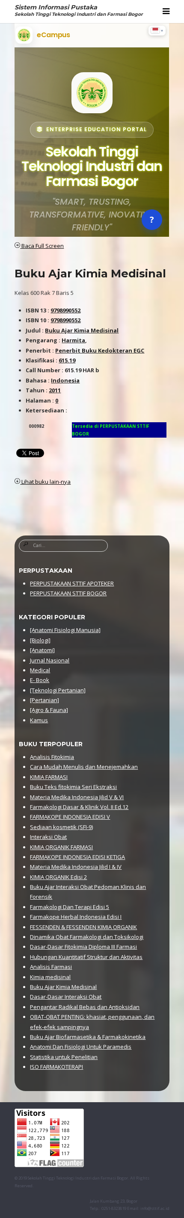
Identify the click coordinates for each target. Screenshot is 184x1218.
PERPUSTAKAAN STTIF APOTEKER (72, 583)
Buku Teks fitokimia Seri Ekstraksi (73, 787)
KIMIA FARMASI (49, 777)
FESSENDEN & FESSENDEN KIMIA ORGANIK (83, 927)
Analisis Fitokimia (52, 757)
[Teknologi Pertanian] (58, 690)
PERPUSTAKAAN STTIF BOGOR (68, 593)
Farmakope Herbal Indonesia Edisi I (76, 917)
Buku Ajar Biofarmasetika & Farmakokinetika (87, 1037)
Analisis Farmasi (51, 967)
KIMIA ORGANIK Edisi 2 (58, 877)
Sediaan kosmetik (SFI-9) (61, 827)
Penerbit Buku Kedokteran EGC (99, 350)
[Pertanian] (44, 700)
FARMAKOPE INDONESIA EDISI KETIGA (77, 857)
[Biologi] (40, 640)
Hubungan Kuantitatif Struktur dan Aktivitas (86, 957)
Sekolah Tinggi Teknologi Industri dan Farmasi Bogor (78, 1178)
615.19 (67, 360)
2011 (55, 390)
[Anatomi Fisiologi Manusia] (65, 630)
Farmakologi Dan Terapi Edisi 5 (69, 907)
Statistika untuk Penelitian (64, 1057)
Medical (40, 670)
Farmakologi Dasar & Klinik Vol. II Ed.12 (79, 807)
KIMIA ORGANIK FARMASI (61, 847)
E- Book (39, 680)
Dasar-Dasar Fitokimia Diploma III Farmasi (83, 946)
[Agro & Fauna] (49, 710)
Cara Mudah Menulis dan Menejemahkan (84, 767)
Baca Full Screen (42, 246)
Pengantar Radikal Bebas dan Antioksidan (84, 1007)
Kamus (39, 720)
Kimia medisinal (50, 977)
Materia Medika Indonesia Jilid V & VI (77, 797)
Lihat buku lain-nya (45, 481)
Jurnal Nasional (49, 660)
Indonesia (65, 380)
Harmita (73, 340)
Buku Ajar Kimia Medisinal (90, 273)
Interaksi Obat (48, 837)
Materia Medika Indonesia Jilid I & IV (76, 867)
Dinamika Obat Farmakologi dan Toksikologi (86, 937)
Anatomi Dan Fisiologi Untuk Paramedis (80, 1046)
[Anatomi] (42, 650)
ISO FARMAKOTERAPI (56, 1067)
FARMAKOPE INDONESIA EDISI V (70, 817)
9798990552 (65, 310)
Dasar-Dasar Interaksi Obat (65, 996)
